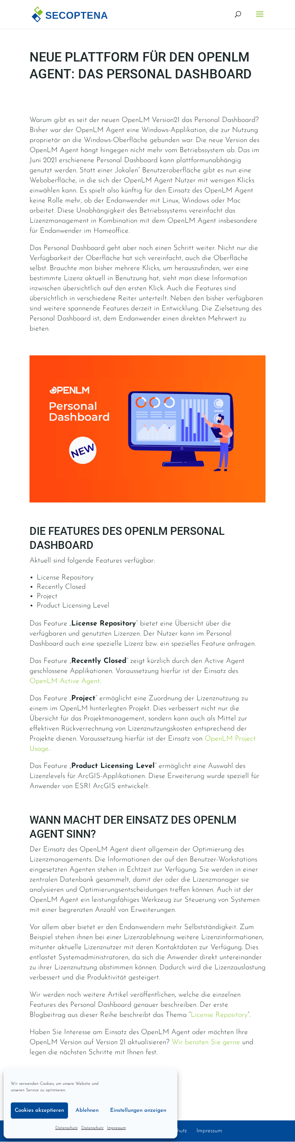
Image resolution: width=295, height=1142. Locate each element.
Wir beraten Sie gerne (206, 1042)
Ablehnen (87, 1110)
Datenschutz (66, 1128)
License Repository (219, 1015)
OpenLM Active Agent (65, 681)
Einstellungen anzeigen (138, 1110)
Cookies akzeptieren (39, 1110)
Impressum (116, 1128)
